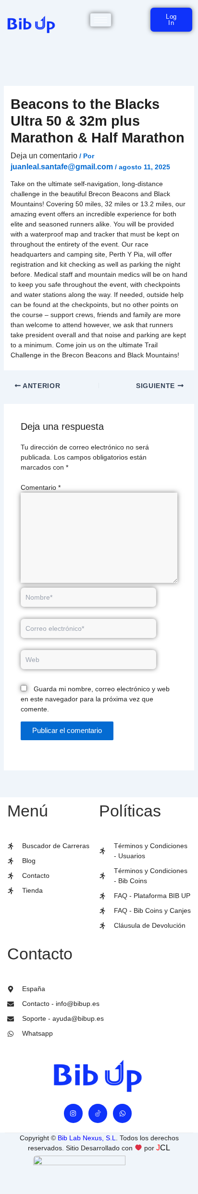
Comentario (41, 487)
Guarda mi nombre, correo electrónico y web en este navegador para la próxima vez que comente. (95, 699)
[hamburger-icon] (100, 20)
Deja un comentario (44, 156)
